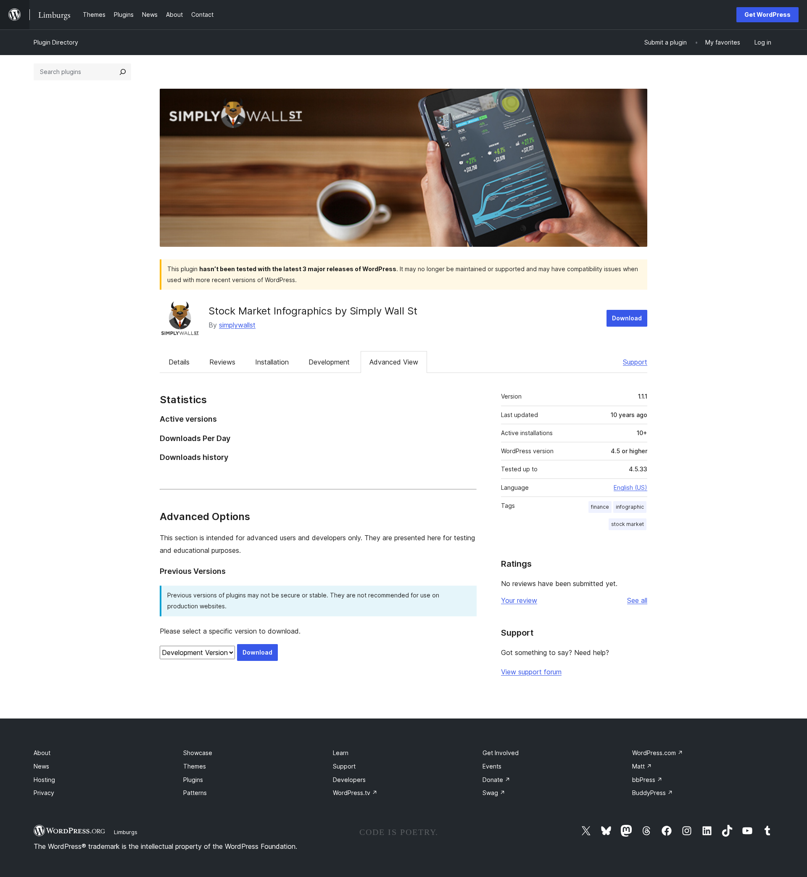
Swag (494, 792)
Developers (349, 779)
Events (492, 766)
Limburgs (125, 832)
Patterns (195, 792)
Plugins (193, 779)
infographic (630, 507)
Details (179, 362)
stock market (627, 524)
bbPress (647, 779)
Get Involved (501, 752)
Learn (340, 752)
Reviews (222, 362)
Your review (519, 600)
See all (637, 600)
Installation (272, 362)
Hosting (44, 779)
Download (627, 318)
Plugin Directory (56, 42)
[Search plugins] (122, 71)
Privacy (44, 792)
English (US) (630, 487)
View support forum (531, 672)
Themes (194, 766)
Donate (496, 779)
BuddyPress (652, 792)
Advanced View (393, 362)
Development (329, 362)
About (42, 752)
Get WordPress (767, 14)
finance (600, 507)
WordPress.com (657, 752)
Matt (642, 766)
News (41, 766)
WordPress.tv (355, 792)
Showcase (197, 752)
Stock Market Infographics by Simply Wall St (312, 311)
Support (635, 362)
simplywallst (237, 325)
